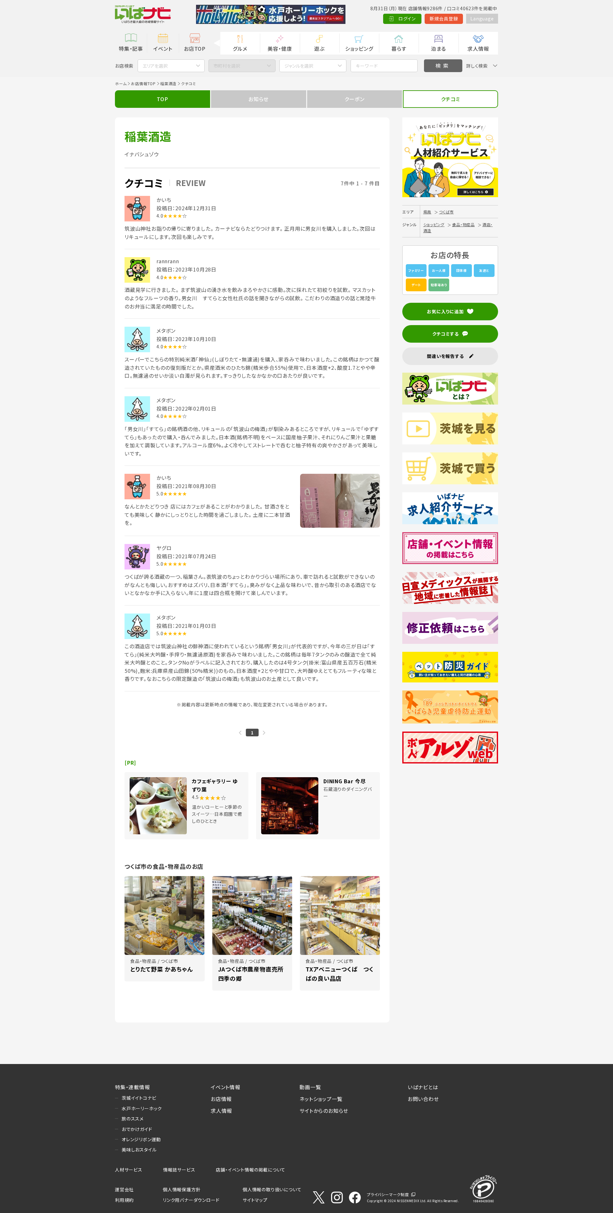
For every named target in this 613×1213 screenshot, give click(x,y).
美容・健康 (280, 48)
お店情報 (221, 1099)
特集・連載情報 (132, 1087)
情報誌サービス (179, 1169)
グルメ (240, 48)
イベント (162, 48)
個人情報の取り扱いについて (272, 1189)
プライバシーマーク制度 (388, 1194)
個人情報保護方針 (182, 1189)
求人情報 (478, 48)
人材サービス (128, 1169)
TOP (162, 99)
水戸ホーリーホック (142, 1108)
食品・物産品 (463, 224)
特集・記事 (131, 48)
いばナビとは (423, 1087)
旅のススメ (133, 1118)
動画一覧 (310, 1087)
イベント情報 (225, 1087)
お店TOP (195, 48)
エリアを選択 (155, 66)
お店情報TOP (143, 83)
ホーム (120, 83)
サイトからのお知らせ (323, 1110)
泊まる (438, 48)
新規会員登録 (444, 18)
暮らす (398, 48)
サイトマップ (255, 1200)
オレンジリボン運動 (141, 1139)
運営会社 (124, 1189)
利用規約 (124, 1200)
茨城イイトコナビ (139, 1098)
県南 (427, 211)
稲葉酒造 (168, 83)
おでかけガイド (137, 1129)
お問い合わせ (423, 1099)
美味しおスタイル (139, 1149)
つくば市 (446, 211)
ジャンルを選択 (298, 66)
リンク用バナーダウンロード (191, 1200)
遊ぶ (319, 48)
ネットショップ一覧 (320, 1099)
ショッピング (359, 48)
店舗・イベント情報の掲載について (250, 1169)
